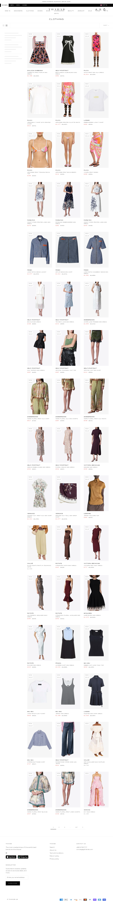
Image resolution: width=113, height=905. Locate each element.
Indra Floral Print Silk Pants (95, 418)
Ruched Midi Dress (34, 665)
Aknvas (87, 809)
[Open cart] (104, 9)
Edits (56, 13)
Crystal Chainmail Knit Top (66, 370)
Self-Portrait (62, 70)
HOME (24, 5)
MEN (12, 5)
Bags (48, 10)
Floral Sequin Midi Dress (65, 467)
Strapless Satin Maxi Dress (66, 565)
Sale (90, 10)
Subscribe (12, 883)
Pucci (86, 70)
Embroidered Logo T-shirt (94, 122)
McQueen (88, 613)
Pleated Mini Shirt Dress (93, 713)
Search (52, 847)
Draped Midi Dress (91, 467)
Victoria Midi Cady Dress (93, 565)
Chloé (30, 563)
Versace (31, 513)
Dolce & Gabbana (35, 70)
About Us (53, 850)
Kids (18, 5)
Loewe (87, 120)
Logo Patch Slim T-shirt (36, 713)
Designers (18, 10)
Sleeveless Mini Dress (92, 615)
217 (76, 827)
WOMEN (5, 5)
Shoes (40, 10)
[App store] (11, 857)
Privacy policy (54, 859)
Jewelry (81, 10)
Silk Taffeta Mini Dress (36, 370)
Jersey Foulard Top (91, 515)
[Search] (100, 9)
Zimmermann (89, 319)
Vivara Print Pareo (91, 172)
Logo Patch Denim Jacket (36, 272)
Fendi (29, 270)
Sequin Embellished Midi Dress (38, 467)
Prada (58, 663)
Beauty (71, 10)
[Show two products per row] (3, 25)
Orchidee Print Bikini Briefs (66, 172)
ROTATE (59, 563)
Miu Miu (87, 663)
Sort (105, 25)
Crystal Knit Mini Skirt (92, 370)
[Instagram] (6, 853)
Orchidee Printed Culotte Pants (68, 122)
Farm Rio (31, 220)
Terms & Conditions (56, 853)
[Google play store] (23, 857)
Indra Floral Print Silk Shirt (38, 418)
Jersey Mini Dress (62, 713)
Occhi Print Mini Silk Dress (94, 72)
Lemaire (87, 513)
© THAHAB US (12, 899)
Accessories (59, 10)
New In (7, 10)
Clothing (30, 10)
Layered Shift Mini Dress (65, 665)
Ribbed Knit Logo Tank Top (94, 665)
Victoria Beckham (92, 465)
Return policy (54, 856)
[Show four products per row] (6, 25)
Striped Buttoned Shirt (36, 762)
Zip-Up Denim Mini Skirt (64, 272)
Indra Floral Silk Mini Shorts (67, 418)
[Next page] (82, 827)
